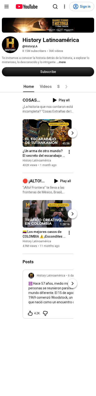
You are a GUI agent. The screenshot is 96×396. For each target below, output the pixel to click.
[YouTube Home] (26, 6)
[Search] (55, 6)
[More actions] (69, 152)
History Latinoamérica (37, 160)
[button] (66, 86)
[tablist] (48, 86)
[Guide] (6, 6)
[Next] (72, 133)
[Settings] (64, 6)
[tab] (28, 86)
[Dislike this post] (45, 313)
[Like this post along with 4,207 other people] (30, 313)
